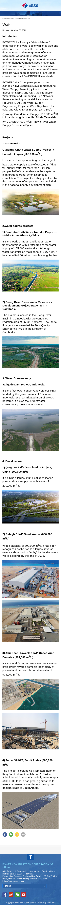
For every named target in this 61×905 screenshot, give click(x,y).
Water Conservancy (23, 18)
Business (11, 18)
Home (4, 18)
